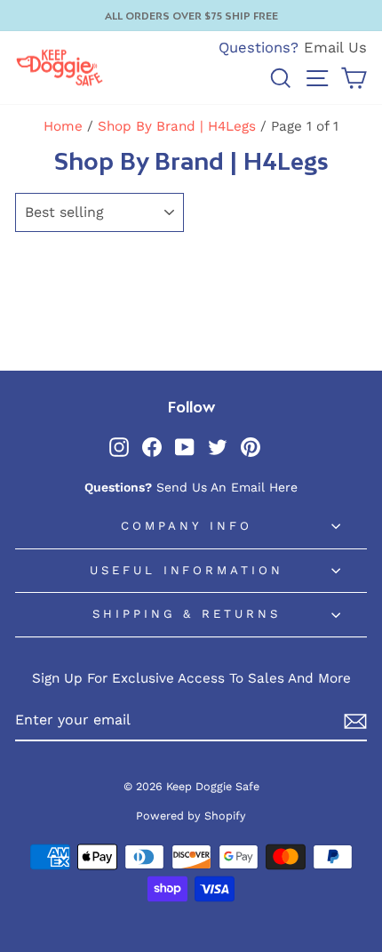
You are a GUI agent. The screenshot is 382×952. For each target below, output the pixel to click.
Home (63, 126)
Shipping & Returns (187, 613)
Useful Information (187, 570)
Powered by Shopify (191, 815)
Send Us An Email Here (227, 487)
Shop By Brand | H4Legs (177, 126)
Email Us (335, 47)
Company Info (186, 525)
